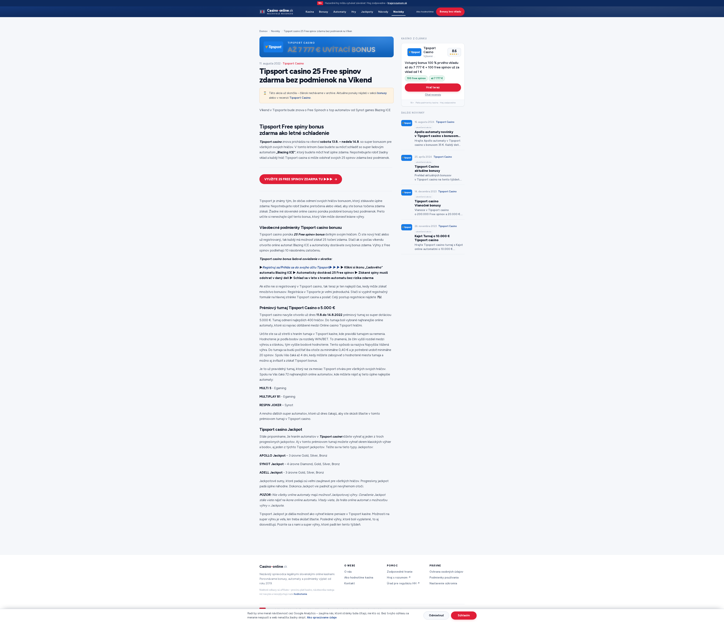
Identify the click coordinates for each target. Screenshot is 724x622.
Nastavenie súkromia (443, 583)
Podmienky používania (444, 577)
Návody (383, 11)
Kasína (310, 11)
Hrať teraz (433, 87)
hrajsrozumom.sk (397, 3)
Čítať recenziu (433, 94)
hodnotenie (300, 594)
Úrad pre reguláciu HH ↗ (403, 583)
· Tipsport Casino (292, 63)
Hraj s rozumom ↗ (399, 577)
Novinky (398, 11)
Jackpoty (367, 11)
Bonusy (323, 11)
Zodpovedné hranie (400, 571)
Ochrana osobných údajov (446, 571)
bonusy (382, 93)
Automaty (339, 11)
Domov (263, 31)
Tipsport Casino (300, 97)
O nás (348, 571)
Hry (353, 11)
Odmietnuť (436, 615)
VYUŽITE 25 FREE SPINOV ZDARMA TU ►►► (298, 179)
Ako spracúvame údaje (322, 617)
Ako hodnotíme (425, 11)
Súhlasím (464, 615)
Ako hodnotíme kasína (358, 577)
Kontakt (349, 583)
